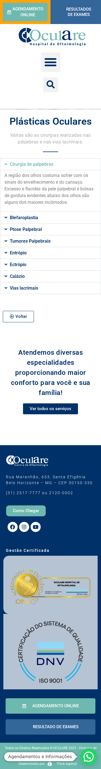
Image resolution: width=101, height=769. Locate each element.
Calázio (17, 276)
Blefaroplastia (24, 217)
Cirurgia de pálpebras (31, 164)
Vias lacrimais (24, 288)
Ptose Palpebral (26, 229)
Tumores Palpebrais (30, 241)
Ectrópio (18, 264)
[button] (50, 62)
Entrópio (18, 252)
